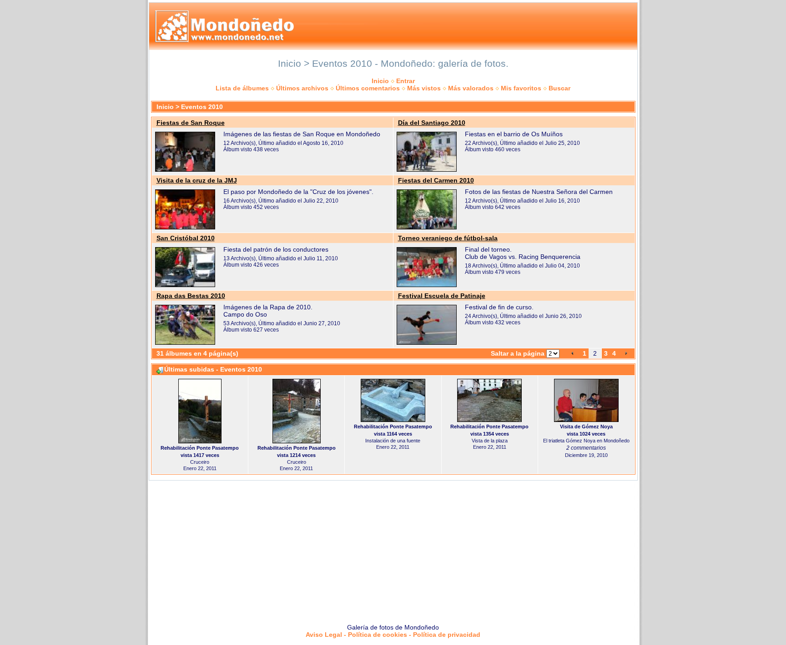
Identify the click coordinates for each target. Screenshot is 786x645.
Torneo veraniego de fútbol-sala (448, 238)
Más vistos (424, 88)
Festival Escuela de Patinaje (441, 295)
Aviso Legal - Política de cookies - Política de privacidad (393, 634)
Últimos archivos (302, 88)
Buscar (559, 88)
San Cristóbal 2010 (185, 238)
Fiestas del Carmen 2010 (436, 180)
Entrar (405, 80)
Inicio (380, 80)
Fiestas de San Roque (190, 122)
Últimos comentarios (368, 88)
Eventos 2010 (202, 106)
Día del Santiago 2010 (431, 122)
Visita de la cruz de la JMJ (196, 180)
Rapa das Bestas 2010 (190, 295)
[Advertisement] (393, 548)
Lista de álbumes (242, 88)
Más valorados (471, 88)
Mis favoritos (521, 88)
